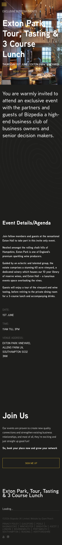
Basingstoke (9, 526)
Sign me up (31, 463)
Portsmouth (40, 529)
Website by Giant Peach (42, 518)
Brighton (41, 526)
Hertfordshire (41, 531)
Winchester (26, 526)
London (6, 529)
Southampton (10, 531)
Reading (25, 531)
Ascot (53, 526)
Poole (39, 523)
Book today (20, 71)
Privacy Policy (10, 523)
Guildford (27, 523)
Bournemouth (22, 529)
